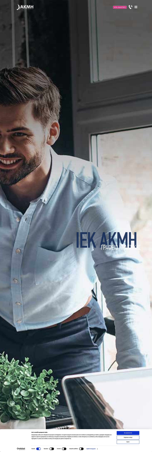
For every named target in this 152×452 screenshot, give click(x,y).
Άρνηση (128, 442)
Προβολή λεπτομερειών (91, 448)
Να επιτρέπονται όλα (128, 433)
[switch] (51, 449)
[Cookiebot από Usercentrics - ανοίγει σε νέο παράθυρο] (21, 449)
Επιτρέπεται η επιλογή (128, 437)
